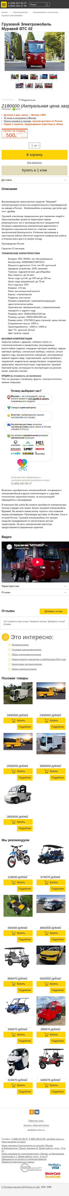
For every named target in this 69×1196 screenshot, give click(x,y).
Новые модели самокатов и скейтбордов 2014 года (39, 659)
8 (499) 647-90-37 (17, 3)
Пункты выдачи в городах (17, 121)
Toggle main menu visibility (4, 4)
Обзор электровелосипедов (26, 654)
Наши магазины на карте (14, 1142)
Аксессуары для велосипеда (27, 664)
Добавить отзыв (53, 611)
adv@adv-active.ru (55, 1139)
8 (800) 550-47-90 (17, 6)
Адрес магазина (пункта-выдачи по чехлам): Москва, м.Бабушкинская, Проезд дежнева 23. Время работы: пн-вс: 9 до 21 (33, 1148)
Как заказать (34, 162)
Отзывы (5, 592)
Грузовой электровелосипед (26, 649)
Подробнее (25, 726)
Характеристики (10, 586)
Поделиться (26, 100)
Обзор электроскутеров (24, 669)
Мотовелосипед (20, 644)
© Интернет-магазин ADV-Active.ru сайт (21, 1187)
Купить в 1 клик (34, 170)
